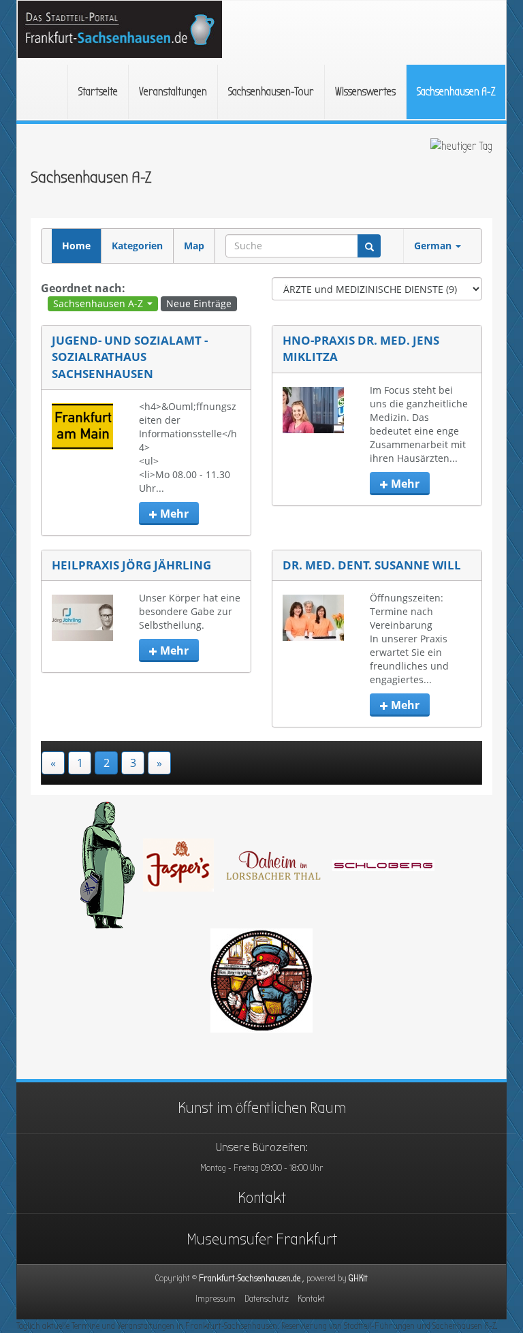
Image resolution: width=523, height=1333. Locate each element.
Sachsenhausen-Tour (271, 91)
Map (194, 245)
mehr (173, 513)
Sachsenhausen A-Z (456, 91)
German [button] (434, 245)
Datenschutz (266, 1298)
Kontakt (262, 1197)
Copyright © (252, 1278)
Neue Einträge (199, 303)
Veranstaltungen (173, 91)
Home (76, 245)
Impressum (215, 1298)
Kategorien (137, 245)
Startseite (98, 91)
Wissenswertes (365, 91)
